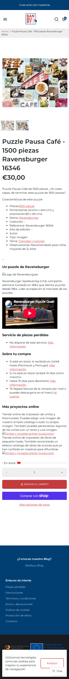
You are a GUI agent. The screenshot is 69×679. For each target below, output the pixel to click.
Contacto (11, 621)
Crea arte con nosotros (34, 5)
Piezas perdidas (15, 586)
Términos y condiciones (21, 598)
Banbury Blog (34, 565)
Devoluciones (14, 592)
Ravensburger (29, 217)
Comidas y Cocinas (31, 241)
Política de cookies (18, 609)
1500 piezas (26, 206)
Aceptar (52, 663)
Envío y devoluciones (19, 604)
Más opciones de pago (34, 504)
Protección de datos (18, 615)
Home (4, 31)
